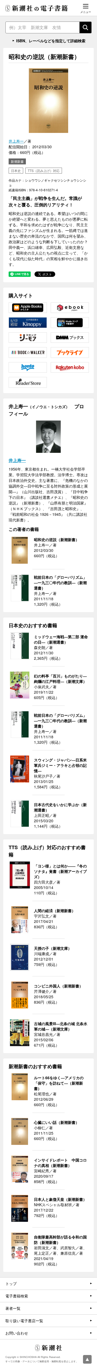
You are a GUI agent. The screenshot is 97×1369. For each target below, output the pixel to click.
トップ (11, 1283)
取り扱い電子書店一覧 (24, 1320)
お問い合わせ (16, 1333)
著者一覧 (12, 1308)
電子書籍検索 (16, 1296)
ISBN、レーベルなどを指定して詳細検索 (50, 40)
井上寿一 (16, 141)
